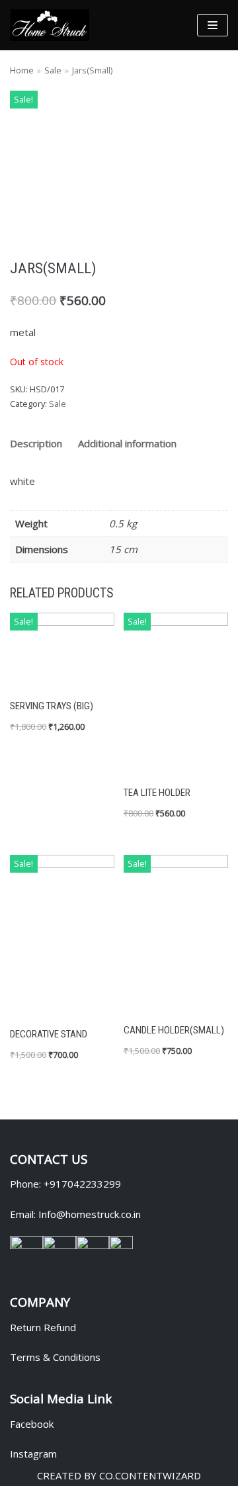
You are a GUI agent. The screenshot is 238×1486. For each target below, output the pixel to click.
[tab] (36, 444)
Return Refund (43, 1327)
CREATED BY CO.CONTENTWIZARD (119, 1475)
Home (22, 70)
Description (36, 443)
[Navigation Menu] (212, 25)
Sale (52, 70)
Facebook (32, 1423)
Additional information (127, 443)
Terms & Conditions (55, 1357)
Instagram (33, 1453)
